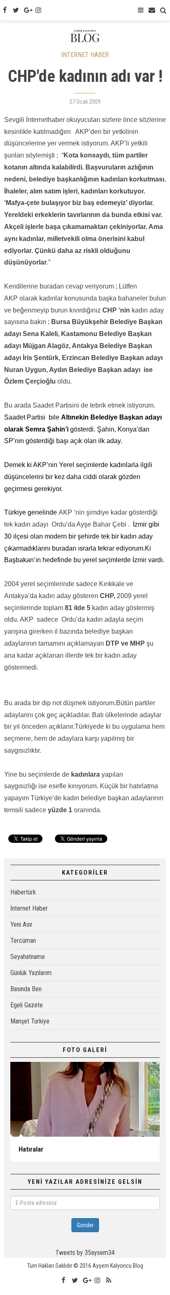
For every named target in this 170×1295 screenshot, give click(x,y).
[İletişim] (151, 10)
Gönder (85, 1225)
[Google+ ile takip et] (27, 10)
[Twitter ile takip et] (15, 10)
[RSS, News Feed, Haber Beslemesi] (108, 1280)
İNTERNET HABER (85, 55)
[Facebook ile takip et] (4, 10)
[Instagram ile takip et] (38, 10)
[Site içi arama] (163, 10)
